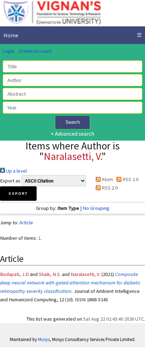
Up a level (16, 171)
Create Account (35, 51)
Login (8, 51)
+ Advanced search (72, 133)
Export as (10, 181)
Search (72, 122)
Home (11, 35)
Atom (107, 179)
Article (26, 222)
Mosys (44, 339)
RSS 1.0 (129, 179)
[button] (18, 193)
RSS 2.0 (109, 188)
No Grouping (96, 208)
